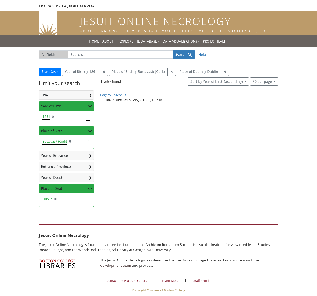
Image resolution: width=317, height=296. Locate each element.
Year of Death (52, 177)
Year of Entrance (54, 155)
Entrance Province (56, 166)
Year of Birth (51, 106)
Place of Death (52, 188)
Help (202, 54)
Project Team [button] (214, 41)
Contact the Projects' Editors (127, 281)
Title (44, 95)
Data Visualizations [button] (180, 41)
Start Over (50, 71)
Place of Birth (52, 131)
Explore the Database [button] (138, 41)
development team (115, 265)
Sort (216, 81)
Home (94, 41)
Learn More (170, 281)
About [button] (107, 41)
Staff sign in (202, 281)
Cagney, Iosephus (113, 95)
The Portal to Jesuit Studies (66, 5)
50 (262, 81)
